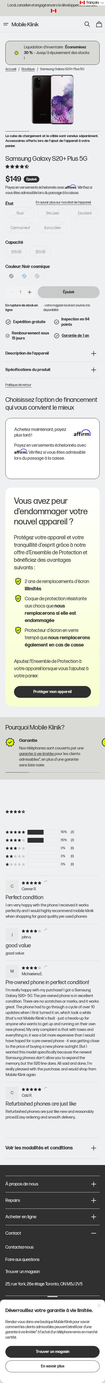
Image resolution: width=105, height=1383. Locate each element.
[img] (32, 883)
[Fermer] (99, 1305)
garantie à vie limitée (37, 754)
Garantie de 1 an (75, 335)
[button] (6, 24)
